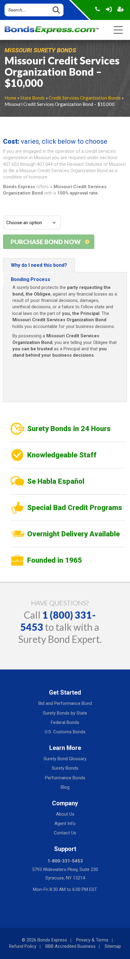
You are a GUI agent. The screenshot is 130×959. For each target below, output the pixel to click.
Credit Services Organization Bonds (85, 97)
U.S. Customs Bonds (65, 732)
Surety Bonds (65, 768)
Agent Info (65, 823)
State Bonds (32, 97)
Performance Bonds (65, 778)
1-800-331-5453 (65, 861)
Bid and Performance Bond (65, 703)
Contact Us (65, 833)
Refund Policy (22, 946)
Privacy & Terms (92, 940)
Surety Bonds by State (65, 713)
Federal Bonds (65, 722)
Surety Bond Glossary (65, 758)
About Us (65, 814)
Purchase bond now (46, 241)
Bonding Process (30, 279)
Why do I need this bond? (39, 265)
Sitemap (113, 946)
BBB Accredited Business (70, 946)
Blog (65, 787)
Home (10, 97)
